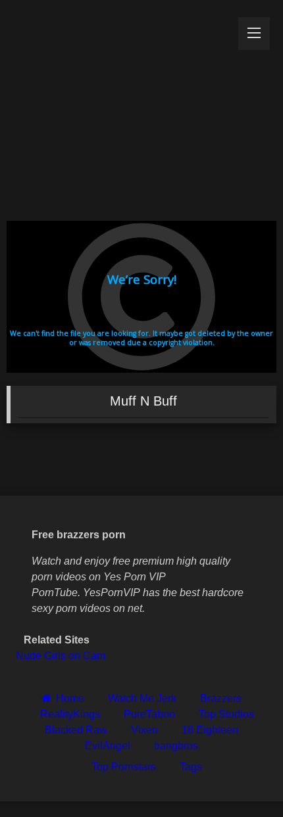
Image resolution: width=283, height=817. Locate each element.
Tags (191, 766)
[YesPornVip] (116, 107)
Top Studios (226, 714)
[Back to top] (242, 778)
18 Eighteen (210, 729)
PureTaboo (149, 714)
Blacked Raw (76, 729)
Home (70, 698)
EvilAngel (107, 745)
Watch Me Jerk (142, 698)
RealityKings (70, 714)
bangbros (176, 745)
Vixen (144, 729)
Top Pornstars (123, 766)
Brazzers (221, 698)
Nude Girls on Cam (60, 655)
